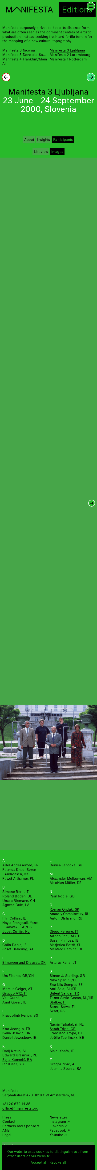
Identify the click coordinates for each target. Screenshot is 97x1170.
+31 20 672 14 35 (16, 1104)
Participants (63, 140)
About (29, 140)
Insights (43, 140)
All (4, 63)
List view (41, 152)
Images (57, 152)
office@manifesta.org (20, 1108)
